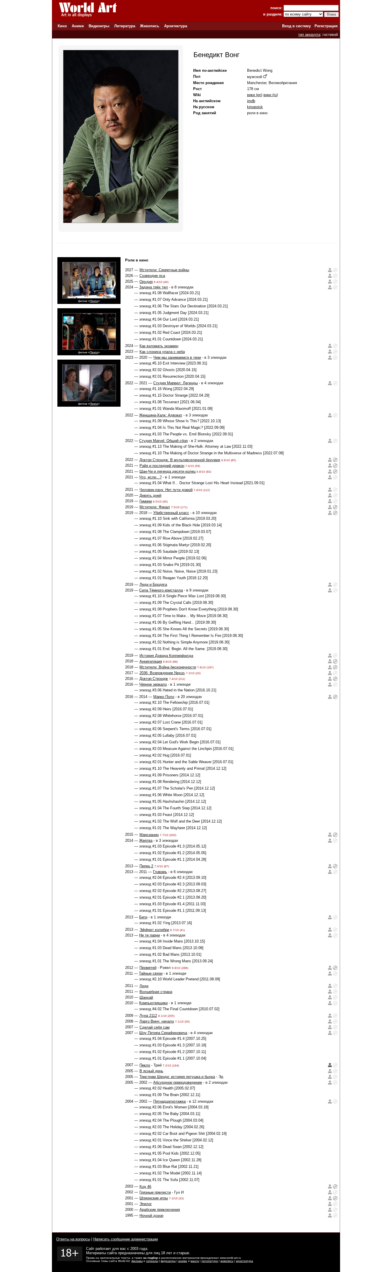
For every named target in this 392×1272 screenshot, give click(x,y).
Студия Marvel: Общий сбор (163, 441)
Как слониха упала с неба (162, 352)
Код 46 (145, 1186)
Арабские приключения (159, 1209)
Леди (143, 986)
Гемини (145, 501)
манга (195, 1261)
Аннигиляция (150, 661)
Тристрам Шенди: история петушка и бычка (177, 1077)
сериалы (152, 1261)
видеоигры (168, 1261)
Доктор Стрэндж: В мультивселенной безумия (179, 460)
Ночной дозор (151, 1215)
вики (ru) (270, 95)
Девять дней (150, 495)
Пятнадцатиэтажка (169, 1101)
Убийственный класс (171, 513)
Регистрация (326, 26)
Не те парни (149, 935)
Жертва (145, 840)
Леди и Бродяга (153, 584)
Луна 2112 (148, 1015)
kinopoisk (255, 107)
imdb (251, 101)
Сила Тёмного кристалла (161, 590)
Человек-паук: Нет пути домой (166, 490)
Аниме (78, 26)
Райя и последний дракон (161, 466)
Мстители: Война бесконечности (167, 667)
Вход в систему (296, 26)
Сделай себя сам (154, 1027)
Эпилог (145, 1204)
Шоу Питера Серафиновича (163, 1033)
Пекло (94, 301)
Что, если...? (150, 477)
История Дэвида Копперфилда (166, 656)
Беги (143, 917)
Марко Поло (163, 697)
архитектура (244, 1261)
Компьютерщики (153, 1003)
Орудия (146, 282)
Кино (62, 26)
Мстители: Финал (154, 507)
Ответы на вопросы (73, 1239)
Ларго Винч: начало (156, 1021)
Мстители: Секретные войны (164, 270)
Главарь (160, 872)
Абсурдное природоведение (177, 1082)
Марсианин (149, 835)
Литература (124, 26)
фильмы (137, 1261)
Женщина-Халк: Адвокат (160, 415)
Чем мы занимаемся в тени (177, 357)
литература (209, 1261)
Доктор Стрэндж (153, 678)
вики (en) (254, 95)
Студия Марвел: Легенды (175, 383)
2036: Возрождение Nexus (162, 673)
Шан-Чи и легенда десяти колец (167, 471)
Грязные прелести (155, 1192)
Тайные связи (150, 973)
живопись (226, 1261)
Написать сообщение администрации (125, 1239)
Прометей (147, 967)
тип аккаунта (309, 34)
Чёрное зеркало (153, 684)
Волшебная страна (155, 992)
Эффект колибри (154, 930)
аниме (182, 1261)
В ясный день (151, 1071)
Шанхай (146, 997)
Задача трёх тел (153, 287)
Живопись (149, 26)
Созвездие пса (152, 276)
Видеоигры (99, 26)
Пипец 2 (146, 866)
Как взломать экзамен (158, 346)
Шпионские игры (153, 1198)
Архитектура (175, 26)
